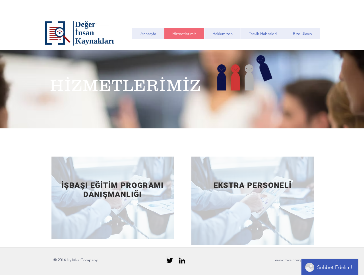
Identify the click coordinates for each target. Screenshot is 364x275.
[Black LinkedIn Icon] (182, 260)
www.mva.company (292, 259)
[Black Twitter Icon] (170, 260)
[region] (112, 198)
